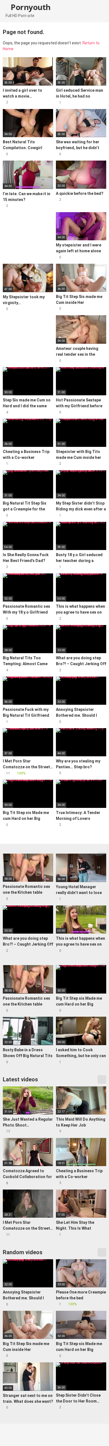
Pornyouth (30, 7)
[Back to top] (99, 1434)
